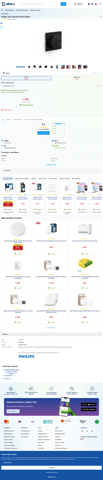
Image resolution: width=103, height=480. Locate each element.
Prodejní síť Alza (8, 439)
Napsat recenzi (45, 132)
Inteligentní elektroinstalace (12, 369)
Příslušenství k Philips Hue (8, 212)
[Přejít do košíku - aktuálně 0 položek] (100, 4)
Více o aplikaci (12, 411)
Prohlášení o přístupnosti (10, 448)
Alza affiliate (58, 439)
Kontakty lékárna (42, 433)
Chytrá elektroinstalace (22, 10)
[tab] (3, 119)
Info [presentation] (3, 119)
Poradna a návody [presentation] (17, 119)
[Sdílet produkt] (101, 16)
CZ (83, 438)
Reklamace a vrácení (9, 436)
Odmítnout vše (51, 477)
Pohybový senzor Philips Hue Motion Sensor (23, 198)
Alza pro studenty (59, 442)
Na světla (11, 373)
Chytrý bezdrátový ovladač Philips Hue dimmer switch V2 (37, 198)
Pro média (41, 448)
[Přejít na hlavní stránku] (8, 4)
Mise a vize (41, 442)
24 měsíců (21, 342)
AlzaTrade (58, 445)
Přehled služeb (8, 451)
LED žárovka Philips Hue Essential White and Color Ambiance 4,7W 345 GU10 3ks (82, 198)
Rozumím (51, 467)
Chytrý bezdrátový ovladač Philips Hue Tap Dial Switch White (67, 198)
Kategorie (5, 334)
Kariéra (40, 445)
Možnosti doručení (9, 431)
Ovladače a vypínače (35, 10)
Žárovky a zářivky (82, 212)
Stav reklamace (25, 433)
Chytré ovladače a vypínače (37, 212)
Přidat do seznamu (7, 110)
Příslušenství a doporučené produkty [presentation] (33, 119)
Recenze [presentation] (8, 119)
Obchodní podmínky (9, 445)
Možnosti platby (8, 433)
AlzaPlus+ (57, 436)
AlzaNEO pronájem (60, 433)
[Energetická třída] (78, 183)
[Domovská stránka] (2, 10)
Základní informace (43, 436)
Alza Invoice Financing (61, 448)
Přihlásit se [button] (79, 4)
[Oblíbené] (92, 4)
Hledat (63, 4)
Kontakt (40, 431)
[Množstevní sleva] (33, 183)
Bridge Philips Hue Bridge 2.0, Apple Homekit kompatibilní (8, 198)
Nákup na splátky (8, 442)
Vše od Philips (4, 13)
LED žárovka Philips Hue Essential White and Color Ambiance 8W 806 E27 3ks (96, 198)
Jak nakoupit (24, 436)
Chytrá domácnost (9, 10)
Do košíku (19, 254)
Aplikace (40, 451)
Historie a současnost (44, 439)
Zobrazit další (50, 327)
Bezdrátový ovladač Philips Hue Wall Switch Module (52, 198)
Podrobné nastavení (51, 472)
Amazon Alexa (8, 375)
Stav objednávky (25, 431)
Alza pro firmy (59, 431)
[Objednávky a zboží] (89, 4)
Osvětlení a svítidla (23, 212)
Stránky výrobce (22, 344)
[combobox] (40, 4)
